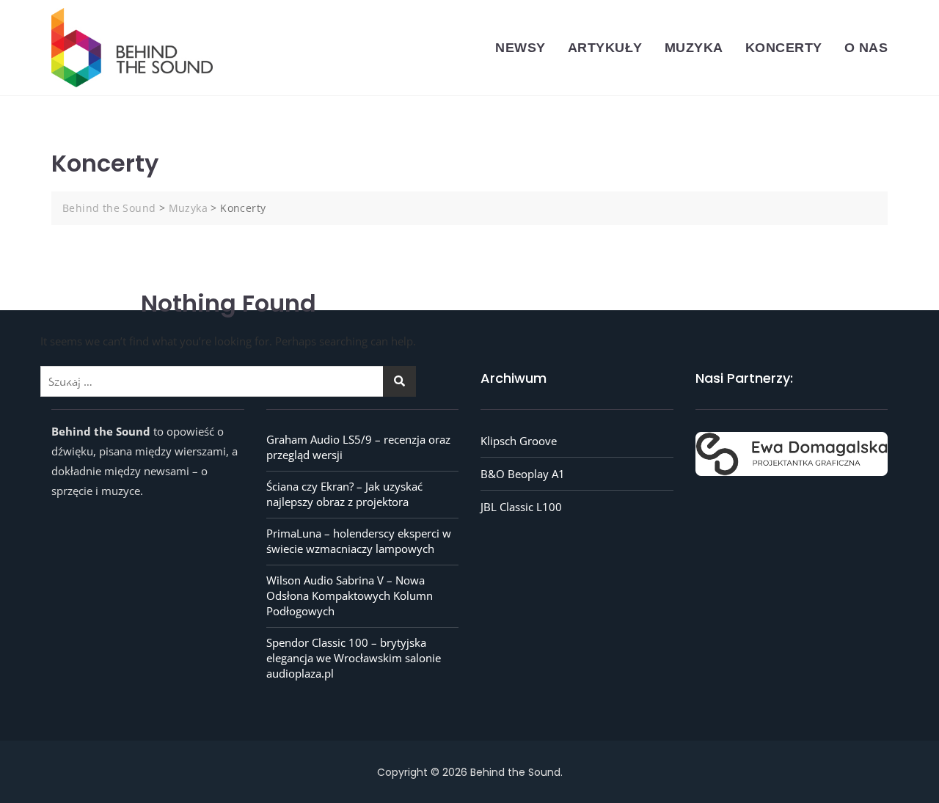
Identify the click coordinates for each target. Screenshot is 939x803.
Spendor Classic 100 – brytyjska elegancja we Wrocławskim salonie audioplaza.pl (353, 658)
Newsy (520, 47)
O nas (866, 47)
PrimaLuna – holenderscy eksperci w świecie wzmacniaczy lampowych (358, 541)
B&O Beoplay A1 (523, 473)
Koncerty (783, 47)
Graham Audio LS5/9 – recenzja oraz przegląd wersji (358, 447)
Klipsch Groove (519, 440)
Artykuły (605, 47)
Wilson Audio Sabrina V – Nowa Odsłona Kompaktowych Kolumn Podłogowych (349, 595)
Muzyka (694, 47)
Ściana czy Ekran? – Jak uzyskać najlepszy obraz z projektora (344, 494)
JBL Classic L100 (521, 506)
